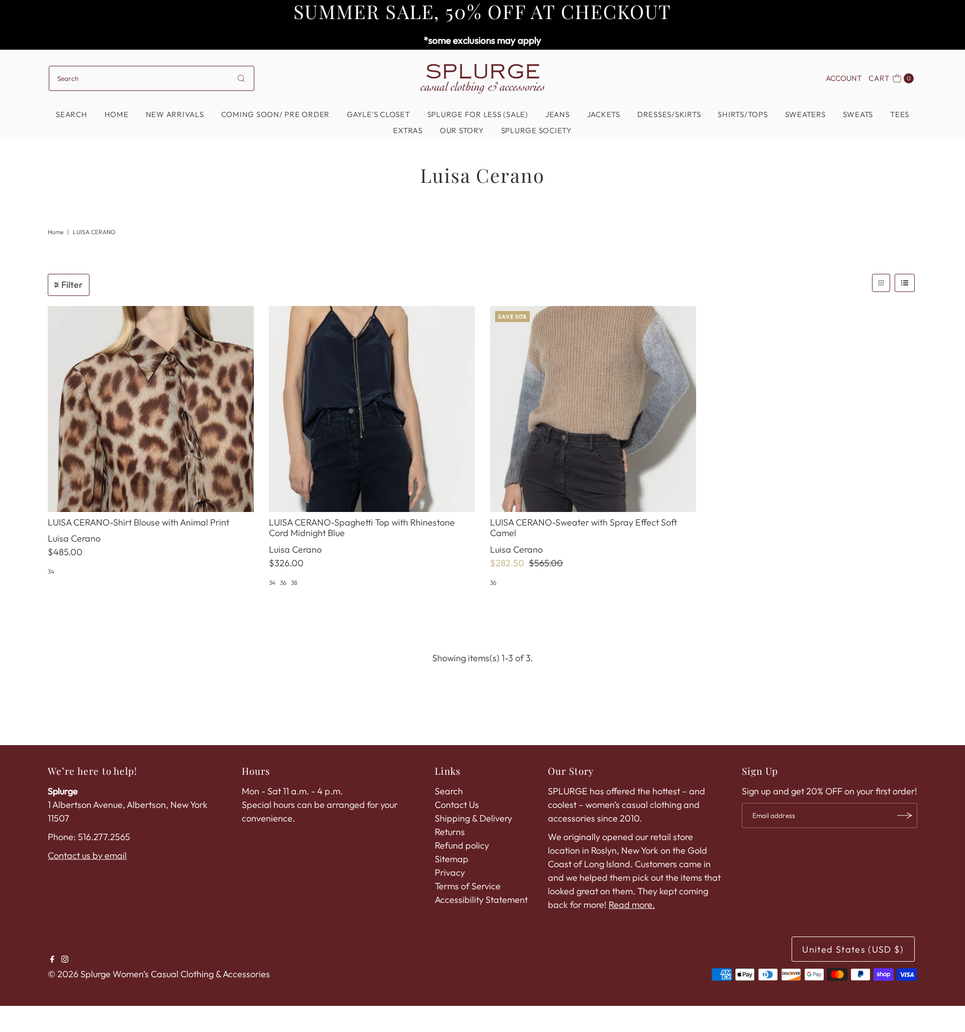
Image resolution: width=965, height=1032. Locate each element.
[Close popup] (622, 363)
